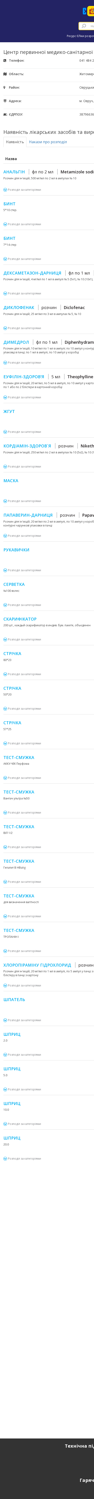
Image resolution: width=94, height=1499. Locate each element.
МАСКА (10, 480)
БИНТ (9, 203)
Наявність (15, 141)
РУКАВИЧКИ (16, 550)
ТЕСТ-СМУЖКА (18, 757)
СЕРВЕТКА (14, 584)
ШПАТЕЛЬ (14, 999)
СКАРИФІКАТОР (20, 619)
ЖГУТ (9, 411)
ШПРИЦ (12, 1034)
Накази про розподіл (48, 141)
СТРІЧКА (12, 653)
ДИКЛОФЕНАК (44, 307)
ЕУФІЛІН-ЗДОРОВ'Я (48, 376)
